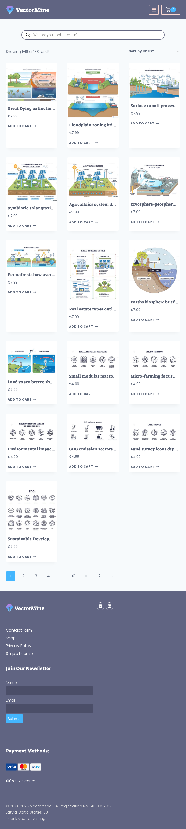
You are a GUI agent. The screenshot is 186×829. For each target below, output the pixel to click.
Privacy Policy (18, 646)
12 (99, 576)
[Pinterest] (100, 606)
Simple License (19, 653)
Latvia (11, 812)
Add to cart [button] (20, 126)
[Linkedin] (109, 606)
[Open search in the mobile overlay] (93, 35)
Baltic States (30, 812)
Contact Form (19, 630)
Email (11, 700)
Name (11, 682)
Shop (11, 638)
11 (86, 576)
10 (73, 576)
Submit (14, 718)
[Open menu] (154, 10)
